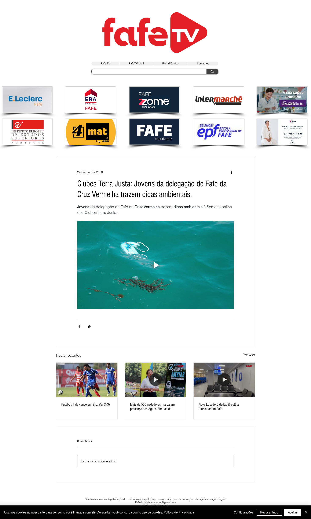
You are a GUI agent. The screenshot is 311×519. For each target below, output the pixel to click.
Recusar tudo (269, 512)
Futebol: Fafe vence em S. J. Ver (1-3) (85, 404)
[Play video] (155, 265)
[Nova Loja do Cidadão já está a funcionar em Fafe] (224, 380)
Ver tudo (249, 354)
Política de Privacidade (179, 512)
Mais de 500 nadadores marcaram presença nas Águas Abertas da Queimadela (152, 406)
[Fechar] (305, 512)
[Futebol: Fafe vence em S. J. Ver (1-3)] (86, 380)
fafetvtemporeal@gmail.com (160, 502)
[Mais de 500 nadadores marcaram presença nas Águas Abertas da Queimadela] (155, 380)
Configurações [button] (243, 512)
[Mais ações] (231, 172)
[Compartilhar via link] (90, 326)
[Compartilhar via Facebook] (79, 326)
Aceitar (292, 512)
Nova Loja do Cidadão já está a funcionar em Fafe (219, 406)
